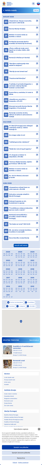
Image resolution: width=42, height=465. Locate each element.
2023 (8, 260)
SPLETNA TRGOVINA (11, 340)
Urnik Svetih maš (9, 377)
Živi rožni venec (8, 405)
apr (4, 255)
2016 (20, 278)
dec (16, 253)
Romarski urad (19, 360)
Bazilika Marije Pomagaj (11, 415)
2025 (20, 252)
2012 (32, 286)
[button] (39, 429)
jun (9, 253)
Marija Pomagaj (10, 411)
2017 (8, 278)
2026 (8, 252)
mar (7, 255)
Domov (7, 374)
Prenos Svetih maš (9, 379)
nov (19, 253)
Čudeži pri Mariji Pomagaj (11, 422)
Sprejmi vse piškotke (21, 447)
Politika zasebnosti (23, 462)
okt (21, 253)
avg (4, 253)
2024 (32, 252)
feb (9, 255)
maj (12, 253)
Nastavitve (21, 458)
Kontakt (6, 384)
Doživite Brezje (10, 390)
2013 (20, 286)
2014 (8, 286)
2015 (32, 278)
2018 (32, 269)
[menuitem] (38, 3)
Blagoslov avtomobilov (10, 398)
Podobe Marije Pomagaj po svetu (13, 419)
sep (24, 253)
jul (6, 253)
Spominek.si (34, 340)
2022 (20, 260)
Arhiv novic (7, 382)
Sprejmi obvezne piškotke (21, 453)
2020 (8, 269)
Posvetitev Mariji (9, 396)
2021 (32, 260)
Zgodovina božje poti (10, 424)
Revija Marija (8, 403)
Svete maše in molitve (10, 394)
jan (12, 255)
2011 (8, 295)
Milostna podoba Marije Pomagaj (13, 417)
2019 (20, 269)
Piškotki (15, 462)
